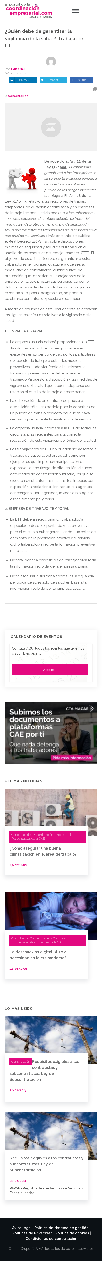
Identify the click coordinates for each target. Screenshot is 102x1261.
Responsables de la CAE (28, 838)
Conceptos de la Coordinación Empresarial (41, 834)
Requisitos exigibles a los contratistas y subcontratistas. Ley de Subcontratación (46, 1164)
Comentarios (18, 95)
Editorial (18, 69)
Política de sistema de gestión (61, 1228)
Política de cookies (72, 1233)
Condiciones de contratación (51, 1238)
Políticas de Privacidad (32, 1233)
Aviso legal (22, 1228)
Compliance (19, 938)
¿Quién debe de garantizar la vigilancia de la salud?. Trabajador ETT (44, 38)
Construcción (20, 1061)
